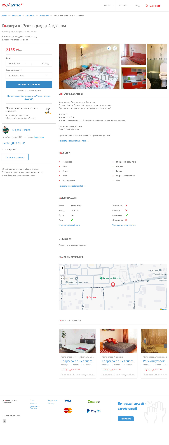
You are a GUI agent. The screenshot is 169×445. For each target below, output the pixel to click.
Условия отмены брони (69, 225)
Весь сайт (123, 6)
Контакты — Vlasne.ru (34, 407)
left (60, 346)
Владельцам (53, 400)
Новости (33, 404)
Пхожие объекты (70, 320)
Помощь (51, 404)
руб (70, 370)
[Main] (13, 5)
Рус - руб (107, 6)
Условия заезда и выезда (124, 225)
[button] (113, 284)
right (165, 346)
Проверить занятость (29, 84)
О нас (32, 400)
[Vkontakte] (4, 421)
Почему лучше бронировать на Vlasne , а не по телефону (29, 97)
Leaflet (164, 309)
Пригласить (126, 418)
